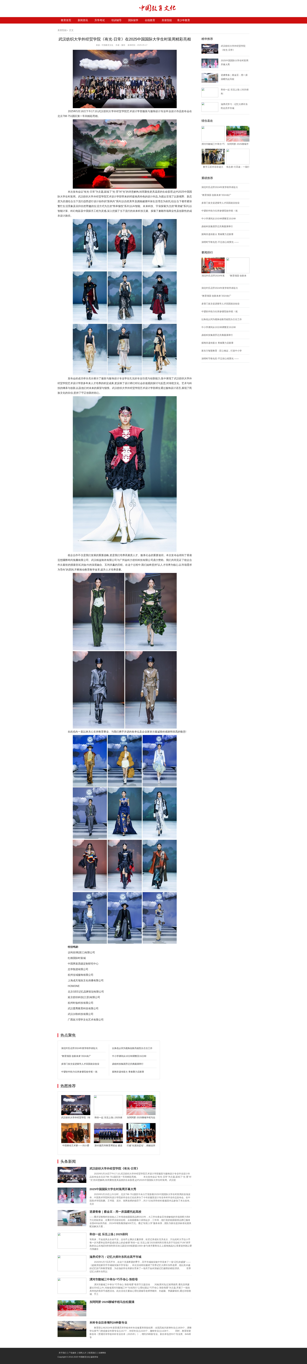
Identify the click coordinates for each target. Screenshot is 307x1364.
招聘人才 (82, 1353)
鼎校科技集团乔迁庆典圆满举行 (127, 1064)
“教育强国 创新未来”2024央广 (76, 1056)
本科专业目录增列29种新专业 (108, 1322)
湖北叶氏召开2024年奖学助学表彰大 (79, 1048)
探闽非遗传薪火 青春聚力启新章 (128, 1071)
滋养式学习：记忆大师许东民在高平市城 (115, 1256)
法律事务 (102, 1353)
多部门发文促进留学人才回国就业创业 (80, 1064)
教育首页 (66, 20)
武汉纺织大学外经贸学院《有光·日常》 (114, 1168)
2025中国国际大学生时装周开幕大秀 (113, 1189)
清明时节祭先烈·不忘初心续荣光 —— (220, 242)
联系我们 (92, 1353)
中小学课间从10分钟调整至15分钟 (129, 1056)
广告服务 (72, 1353)
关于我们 (62, 1353)
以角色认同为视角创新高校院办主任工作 (132, 1048)
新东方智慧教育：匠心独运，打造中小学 (221, 350)
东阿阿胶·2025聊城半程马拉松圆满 (112, 1302)
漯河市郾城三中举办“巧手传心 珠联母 (114, 1279)
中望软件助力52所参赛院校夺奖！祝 (79, 1071)
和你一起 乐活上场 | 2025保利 (109, 1234)
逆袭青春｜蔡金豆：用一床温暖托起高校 (115, 1211)
